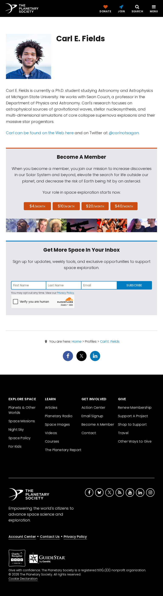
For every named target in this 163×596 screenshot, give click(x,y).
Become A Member (98, 424)
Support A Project (133, 416)
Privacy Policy (65, 293)
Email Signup (92, 416)
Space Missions (21, 421)
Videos (51, 432)
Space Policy (19, 438)
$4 (37, 206)
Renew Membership (135, 407)
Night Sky (16, 429)
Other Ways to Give (135, 441)
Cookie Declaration (23, 579)
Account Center (22, 536)
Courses (52, 441)
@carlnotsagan (124, 132)
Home (77, 341)
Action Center (93, 407)
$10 (66, 206)
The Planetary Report (63, 449)
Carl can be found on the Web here (40, 132)
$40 (124, 206)
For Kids (14, 446)
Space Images (57, 424)
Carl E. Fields (109, 341)
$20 (95, 206)
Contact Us (50, 536)
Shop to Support (132, 424)
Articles (51, 407)
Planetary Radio (58, 416)
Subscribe (134, 285)
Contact (89, 432)
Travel (123, 432)
